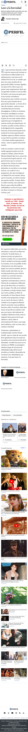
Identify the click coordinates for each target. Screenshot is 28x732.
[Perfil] (14, 709)
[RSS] (19, 713)
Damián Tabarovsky (12, 19)
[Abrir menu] (2, 2)
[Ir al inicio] (10, 2)
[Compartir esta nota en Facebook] (2, 65)
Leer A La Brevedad (17, 415)
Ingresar (21, 1)
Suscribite (7, 239)
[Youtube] (12, 713)
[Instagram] (16, 713)
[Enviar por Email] (13, 65)
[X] (8, 713)
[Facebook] (4, 713)
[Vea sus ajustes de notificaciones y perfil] (25, 1)
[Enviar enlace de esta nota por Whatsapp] (10, 65)
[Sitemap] (23, 713)
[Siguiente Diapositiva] (26, 431)
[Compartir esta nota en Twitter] (6, 65)
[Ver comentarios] (26, 5)
